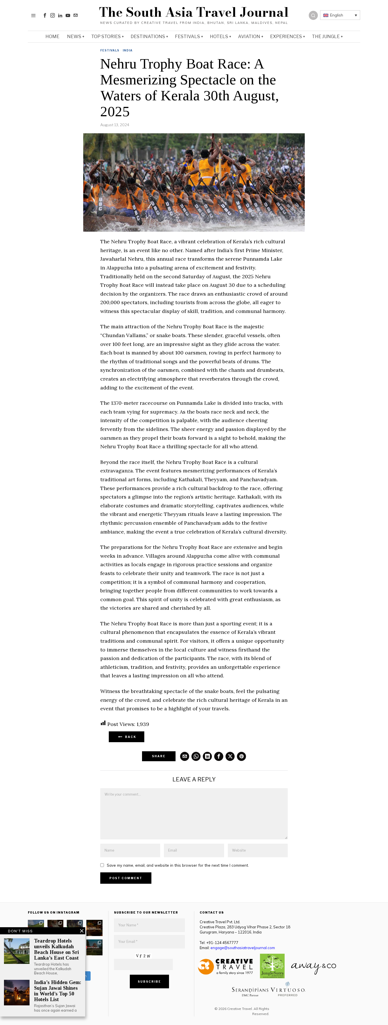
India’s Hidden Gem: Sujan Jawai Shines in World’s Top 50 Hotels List (57, 991)
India (128, 50)
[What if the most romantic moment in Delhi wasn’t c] (94, 947)
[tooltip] (44, 15)
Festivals (109, 50)
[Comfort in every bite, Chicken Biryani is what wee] (94, 928)
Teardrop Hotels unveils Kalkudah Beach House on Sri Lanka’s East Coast (56, 949)
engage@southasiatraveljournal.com (242, 947)
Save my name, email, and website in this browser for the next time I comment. (178, 865)
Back (129, 736)
